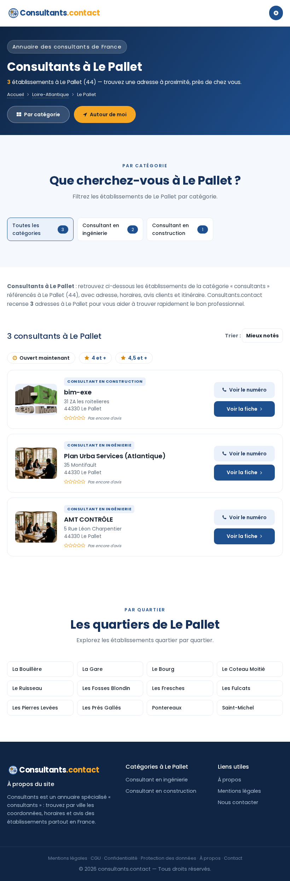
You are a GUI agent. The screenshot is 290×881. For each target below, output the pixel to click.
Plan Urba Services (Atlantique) (115, 455)
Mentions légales (239, 791)
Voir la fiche (242, 409)
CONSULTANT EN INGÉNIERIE (99, 445)
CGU (96, 858)
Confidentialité (121, 858)
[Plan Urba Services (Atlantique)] (36, 463)
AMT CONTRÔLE (88, 519)
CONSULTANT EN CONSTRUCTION (105, 381)
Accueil (15, 94)
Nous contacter (238, 802)
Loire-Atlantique (50, 94)
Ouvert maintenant (44, 357)
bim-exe (78, 392)
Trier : (233, 335)
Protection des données (168, 858)
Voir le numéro (248, 389)
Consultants (60, 12)
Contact (233, 858)
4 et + (99, 357)
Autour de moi (108, 114)
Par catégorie (42, 114)
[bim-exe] (36, 399)
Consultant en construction (161, 791)
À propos (229, 779)
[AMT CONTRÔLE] (36, 527)
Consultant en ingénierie (157, 779)
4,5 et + (137, 357)
